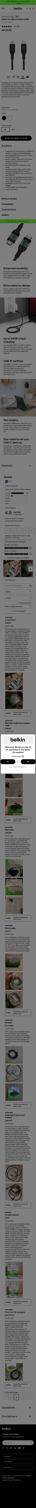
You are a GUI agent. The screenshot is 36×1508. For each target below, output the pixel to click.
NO (28, 762)
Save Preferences (19, 767)
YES (7, 762)
